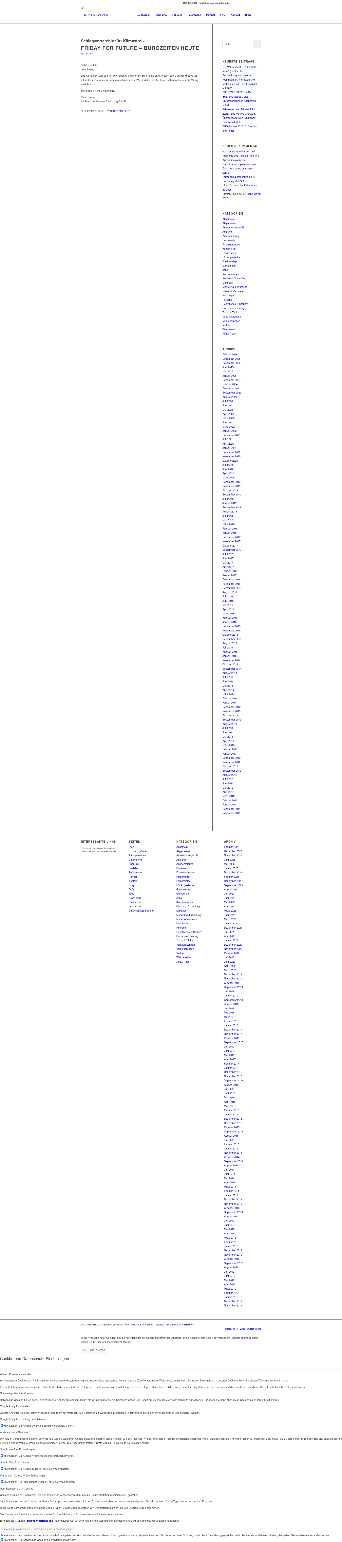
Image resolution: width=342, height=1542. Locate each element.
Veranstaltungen (231, 316)
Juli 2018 (227, 516)
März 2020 (228, 477)
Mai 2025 (227, 371)
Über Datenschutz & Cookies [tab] (16, 1488)
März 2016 (228, 613)
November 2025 (231, 363)
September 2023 (231, 392)
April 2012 (228, 792)
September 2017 (231, 549)
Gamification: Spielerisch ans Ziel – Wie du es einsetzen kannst (239, 168)
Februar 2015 (230, 651)
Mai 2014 (227, 685)
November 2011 (231, 813)
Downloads (228, 240)
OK (84, 1350)
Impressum (135, 906)
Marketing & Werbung (234, 287)
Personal (227, 299)
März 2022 (228, 426)
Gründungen (229, 265)
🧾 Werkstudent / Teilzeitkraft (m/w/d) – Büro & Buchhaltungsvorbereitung (239, 71)
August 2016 (229, 592)
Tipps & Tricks (230, 312)
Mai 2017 (227, 562)
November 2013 (231, 711)
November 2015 (231, 630)
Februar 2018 (230, 528)
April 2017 (228, 567)
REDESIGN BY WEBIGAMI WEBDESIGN (175, 1324)
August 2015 (229, 643)
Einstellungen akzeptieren (16, 1529)
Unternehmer (136, 859)
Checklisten (135, 902)
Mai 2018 (227, 520)
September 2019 (231, 494)
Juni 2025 (228, 367)
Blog (131, 885)
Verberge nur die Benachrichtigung (53, 1529)
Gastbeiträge (229, 261)
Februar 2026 (230, 354)
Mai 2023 (227, 409)
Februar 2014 (230, 698)
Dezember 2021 (231, 435)
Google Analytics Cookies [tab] (15, 1406)
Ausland (227, 231)
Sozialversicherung (233, 308)
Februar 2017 (230, 571)
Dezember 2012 (231, 758)
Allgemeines (229, 223)
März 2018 (228, 524)
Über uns (134, 864)
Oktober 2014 (230, 664)
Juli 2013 (227, 728)
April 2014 (228, 690)
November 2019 (231, 486)
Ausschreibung (230, 236)
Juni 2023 (228, 405)
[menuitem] (143, 15)
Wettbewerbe (229, 329)
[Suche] (257, 15)
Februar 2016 (230, 617)
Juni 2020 (228, 469)
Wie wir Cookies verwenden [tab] (15, 1374)
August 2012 (229, 775)
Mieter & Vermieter (233, 291)
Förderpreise (229, 253)
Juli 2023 (227, 401)
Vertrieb (226, 325)
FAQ (131, 889)
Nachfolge (228, 295)
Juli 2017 (227, 554)
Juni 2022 (228, 422)
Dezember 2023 (231, 388)
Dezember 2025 (231, 358)
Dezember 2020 (231, 452)
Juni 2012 (228, 783)
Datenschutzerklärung (141, 910)
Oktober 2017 (230, 545)
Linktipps (227, 282)
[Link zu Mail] (252, 3)
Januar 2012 (229, 804)
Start (131, 847)
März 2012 (228, 796)
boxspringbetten (231, 151)
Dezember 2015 (231, 626)
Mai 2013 (227, 736)
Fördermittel (229, 248)
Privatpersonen (137, 855)
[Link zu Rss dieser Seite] (258, 3)
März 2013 (228, 745)
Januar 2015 (229, 656)
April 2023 (228, 414)
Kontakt (133, 881)
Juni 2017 (228, 558)
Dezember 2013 (231, 707)
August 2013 (229, 724)
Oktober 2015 (230, 634)
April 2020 (228, 473)
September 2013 (231, 719)
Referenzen (135, 872)
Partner (133, 876)
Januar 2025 (229, 375)
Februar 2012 (230, 800)
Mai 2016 (227, 605)
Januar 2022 (229, 431)
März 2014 (228, 694)
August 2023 (229, 397)
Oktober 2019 (230, 490)
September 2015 (231, 639)
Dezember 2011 (231, 809)
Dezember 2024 (231, 380)
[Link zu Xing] (234, 3)
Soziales (134, 868)
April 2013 (228, 741)
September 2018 (231, 507)
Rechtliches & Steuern (235, 304)
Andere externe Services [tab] (14, 1432)
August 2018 (229, 511)
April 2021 (228, 443)
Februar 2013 (230, 749)
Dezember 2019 (231, 482)
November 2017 (231, 541)
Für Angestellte (231, 257)
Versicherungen (231, 321)
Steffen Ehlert (121, 110)
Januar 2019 (229, 503)
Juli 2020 (227, 465)
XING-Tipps (229, 333)
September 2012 (231, 770)
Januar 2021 (229, 448)
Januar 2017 (229, 575)
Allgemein (87, 53)
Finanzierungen (231, 244)
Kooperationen (230, 274)
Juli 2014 (227, 677)
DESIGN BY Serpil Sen (142, 1324)
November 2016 (231, 584)
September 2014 (231, 668)
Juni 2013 (228, 732)
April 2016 (228, 609)
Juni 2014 (228, 681)
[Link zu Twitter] (246, 3)
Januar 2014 (229, 702)
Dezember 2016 (231, 579)
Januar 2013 (229, 753)
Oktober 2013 (230, 715)
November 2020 (231, 456)
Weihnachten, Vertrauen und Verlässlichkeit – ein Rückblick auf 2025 (239, 84)
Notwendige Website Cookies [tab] (16, 1393)
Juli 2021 (227, 439)
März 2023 (228, 418)
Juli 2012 (227, 779)
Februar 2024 (230, 384)
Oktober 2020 (230, 460)
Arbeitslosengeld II (233, 227)
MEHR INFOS (97, 1350)
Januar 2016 (229, 622)
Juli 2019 (227, 499)
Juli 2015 (227, 647)
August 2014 (229, 673)
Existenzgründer (138, 851)
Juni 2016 (228, 601)
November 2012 (231, 762)
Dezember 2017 (231, 537)
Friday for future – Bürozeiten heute (140, 47)
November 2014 (231, 660)
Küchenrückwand (232, 160)
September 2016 (231, 588)
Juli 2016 (227, 596)
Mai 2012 (227, 787)
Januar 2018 (229, 532)
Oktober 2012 (230, 766)
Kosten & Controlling (234, 278)
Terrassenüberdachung (235, 177)
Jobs (225, 270)
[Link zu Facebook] (240, 3)
